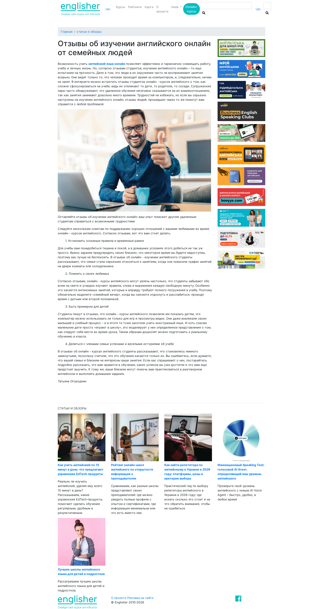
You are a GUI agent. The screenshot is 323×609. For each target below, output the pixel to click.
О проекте (162, 9)
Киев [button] (175, 7)
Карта (149, 7)
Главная (67, 31)
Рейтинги (135, 7)
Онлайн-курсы (191, 9)
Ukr (107, 9)
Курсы (120, 7)
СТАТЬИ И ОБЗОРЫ (89, 31)
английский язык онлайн (106, 64)
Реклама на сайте (140, 598)
